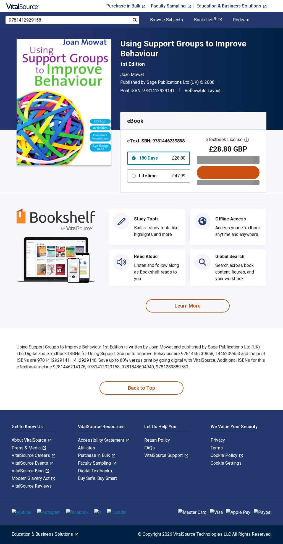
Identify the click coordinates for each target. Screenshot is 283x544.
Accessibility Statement (101, 440)
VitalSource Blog (28, 470)
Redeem (241, 20)
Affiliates (86, 448)
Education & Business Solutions (229, 6)
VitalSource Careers (31, 455)
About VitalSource (29, 440)
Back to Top (141, 388)
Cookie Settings (226, 463)
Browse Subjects (166, 20)
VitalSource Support (164, 455)
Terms (217, 448)
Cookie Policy (225, 455)
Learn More (188, 306)
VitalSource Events (30, 463)
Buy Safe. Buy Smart (97, 478)
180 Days (162, 158)
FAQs (149, 448)
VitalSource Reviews (32, 486)
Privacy (218, 440)
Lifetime (162, 175)
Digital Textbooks (95, 470)
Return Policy (157, 440)
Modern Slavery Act (31, 478)
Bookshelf (205, 20)
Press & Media (27, 448)
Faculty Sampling (169, 6)
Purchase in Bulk (123, 6)
